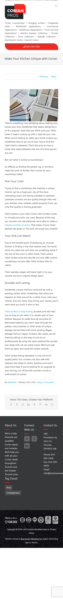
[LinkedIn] (27, 446)
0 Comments (48, 382)
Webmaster (11, 382)
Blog (39, 382)
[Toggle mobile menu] (56, 5)
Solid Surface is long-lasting (19, 311)
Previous (44, 76)
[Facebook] (27, 438)
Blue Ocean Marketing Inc (31, 539)
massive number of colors (17, 224)
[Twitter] (34, 438)
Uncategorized (13, 492)
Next (53, 76)
